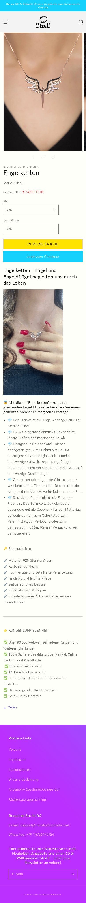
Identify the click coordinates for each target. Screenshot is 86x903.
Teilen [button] (12, 707)
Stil (5, 201)
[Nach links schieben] (33, 157)
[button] (5, 22)
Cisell (35, 895)
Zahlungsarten (20, 769)
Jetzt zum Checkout (43, 257)
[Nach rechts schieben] (53, 157)
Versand (15, 749)
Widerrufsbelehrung (23, 779)
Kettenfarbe (11, 220)
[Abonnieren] (72, 874)
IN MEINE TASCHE (43, 244)
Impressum (17, 759)
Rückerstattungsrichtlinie (28, 799)
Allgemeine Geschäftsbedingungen (34, 789)
